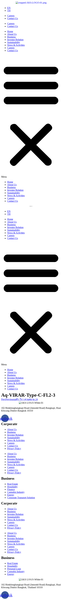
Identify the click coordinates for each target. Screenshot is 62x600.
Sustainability (13, 42)
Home (10, 31)
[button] (31, 116)
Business (11, 37)
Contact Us (12, 18)
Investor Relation (15, 39)
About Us (12, 34)
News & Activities (16, 45)
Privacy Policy (14, 448)
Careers (10, 15)
